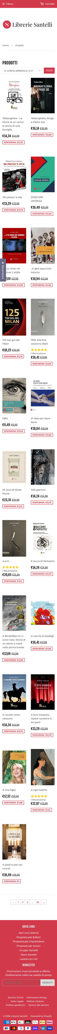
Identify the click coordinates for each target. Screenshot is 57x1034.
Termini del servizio (38, 1005)
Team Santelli (29, 954)
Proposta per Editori (28, 937)
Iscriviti (47, 982)
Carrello (50, 3)
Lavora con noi (28, 958)
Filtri (49, 70)
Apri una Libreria (28, 932)
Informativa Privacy (36, 997)
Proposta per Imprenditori (28, 941)
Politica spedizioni (15, 1005)
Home (5, 45)
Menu (9, 3)
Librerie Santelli (19, 1016)
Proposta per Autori (28, 945)
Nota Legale (17, 1001)
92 (37, 902)
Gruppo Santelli (28, 950)
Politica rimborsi (35, 1001)
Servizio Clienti (15, 997)
